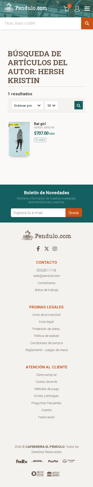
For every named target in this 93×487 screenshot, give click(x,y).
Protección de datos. (46, 329)
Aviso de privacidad (46, 315)
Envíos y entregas (46, 396)
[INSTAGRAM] (55, 248)
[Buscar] (87, 23)
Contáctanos (47, 283)
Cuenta (46, 410)
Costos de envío (46, 382)
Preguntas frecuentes (46, 403)
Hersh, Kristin (44, 127)
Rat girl (40, 124)
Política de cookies (46, 336)
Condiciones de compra (46, 343)
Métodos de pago (46, 389)
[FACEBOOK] (38, 248)
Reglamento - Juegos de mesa (47, 350)
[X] (46, 248)
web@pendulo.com (46, 276)
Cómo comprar (46, 375)
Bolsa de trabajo (46, 290)
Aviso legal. (47, 322)
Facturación (46, 417)
